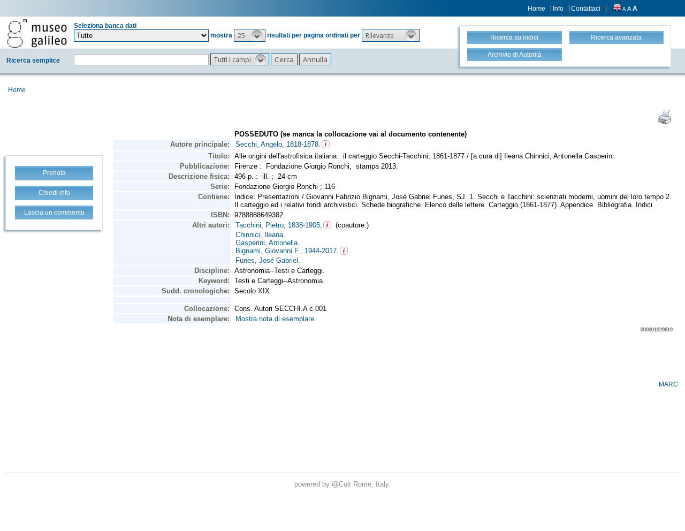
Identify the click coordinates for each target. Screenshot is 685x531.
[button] (249, 35)
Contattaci (585, 8)
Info (558, 8)
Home (536, 8)
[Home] (36, 33)
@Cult (342, 484)
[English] (617, 8)
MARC (668, 384)
